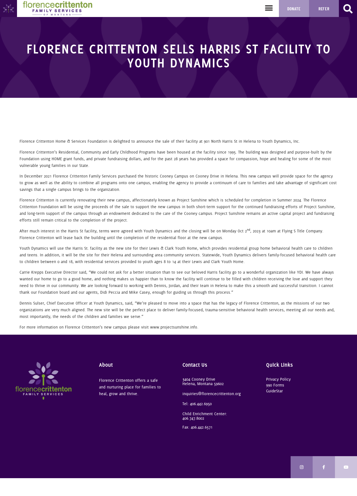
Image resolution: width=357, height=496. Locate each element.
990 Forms (275, 385)
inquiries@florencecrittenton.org (211, 393)
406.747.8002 (193, 418)
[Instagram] (302, 467)
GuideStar (274, 390)
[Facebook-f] (324, 467)
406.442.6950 (201, 403)
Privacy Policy (278, 379)
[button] (269, 8)
